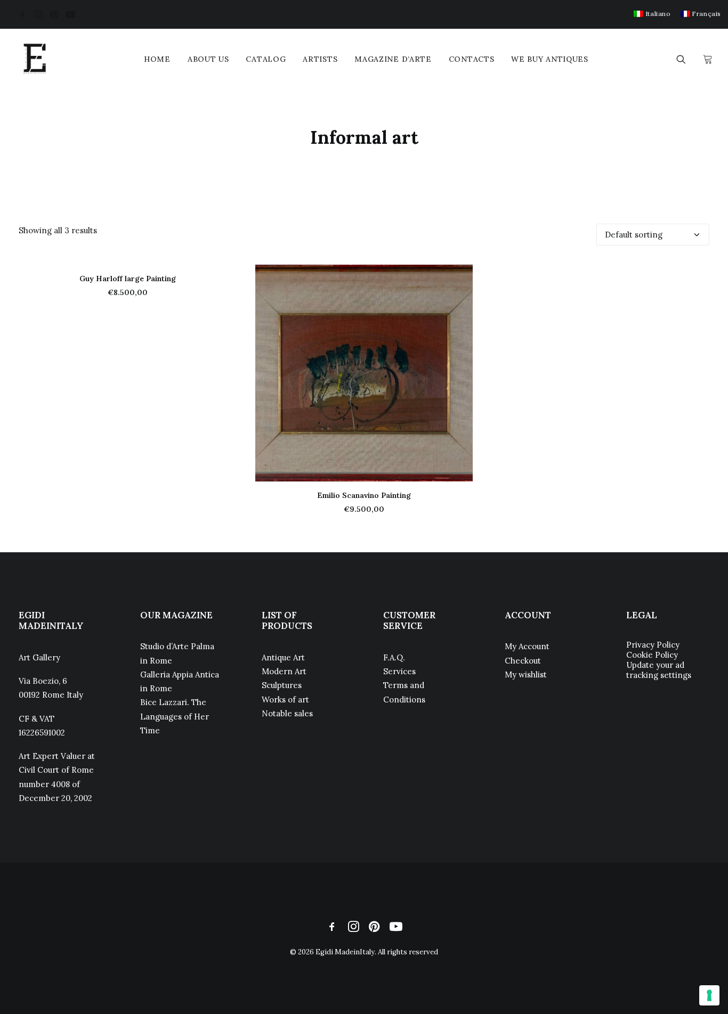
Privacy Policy (653, 645)
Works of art (285, 699)
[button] (22, 14)
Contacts (472, 59)
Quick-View (460, 277)
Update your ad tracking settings (658, 670)
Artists (320, 59)
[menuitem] (652, 13)
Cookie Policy (652, 655)
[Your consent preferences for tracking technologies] (709, 995)
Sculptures (282, 685)
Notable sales (287, 713)
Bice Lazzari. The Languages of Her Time (174, 716)
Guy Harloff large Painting (127, 278)
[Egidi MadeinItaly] (35, 59)
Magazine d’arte (393, 59)
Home (157, 59)
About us (208, 59)
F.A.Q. (394, 657)
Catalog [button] (266, 59)
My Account (527, 646)
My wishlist (526, 674)
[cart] (706, 59)
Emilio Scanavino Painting (364, 495)
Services (399, 671)
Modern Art (284, 671)
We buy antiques (549, 59)
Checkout (523, 661)
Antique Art (283, 657)
